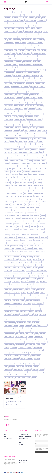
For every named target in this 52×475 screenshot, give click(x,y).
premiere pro (8, 267)
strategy (12, 328)
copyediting (7, 111)
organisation (8, 240)
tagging (22, 333)
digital (6, 133)
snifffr (31, 314)
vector (18, 352)
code (6, 89)
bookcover (7, 53)
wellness (33, 374)
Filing (21, 160)
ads (5, 23)
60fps (30, 15)
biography (10, 47)
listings (26, 201)
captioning (38, 78)
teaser (24, 339)
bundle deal (21, 67)
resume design (41, 289)
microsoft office (28, 221)
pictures (29, 259)
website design (8, 374)
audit (34, 39)
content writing (18, 108)
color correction (38, 89)
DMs (39, 138)
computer (19, 97)
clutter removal (34, 86)
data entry (16, 130)
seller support (8, 306)
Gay (21, 168)
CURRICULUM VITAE (31, 119)
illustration (15, 185)
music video (43, 223)
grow (15, 177)
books (39, 56)
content (40, 97)
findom (44, 163)
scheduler (13, 298)
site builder (30, 311)
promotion (40, 278)
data (34, 127)
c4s (41, 75)
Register (6, 436)
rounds (12, 295)
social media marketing (25, 320)
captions (7, 80)
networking (26, 226)
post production (8, 265)
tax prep (31, 336)
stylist (37, 328)
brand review (8, 64)
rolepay (6, 295)
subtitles (27, 330)
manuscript (7, 210)
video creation (17, 355)
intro (25, 193)
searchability (8, 303)
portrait (35, 262)
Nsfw (42, 229)
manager (38, 207)
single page (23, 311)
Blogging (29, 50)
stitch (45, 325)
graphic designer (36, 171)
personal (26, 245)
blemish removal (36, 47)
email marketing (9, 146)
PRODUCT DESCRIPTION (40, 270)
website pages (17, 374)
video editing (8, 358)
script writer (8, 300)
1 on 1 (19, 15)
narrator (19, 226)
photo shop (7, 254)
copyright (22, 111)
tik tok (6, 341)
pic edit (16, 259)
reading (43, 284)
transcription (22, 347)
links (11, 201)
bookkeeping (33, 56)
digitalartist (43, 133)
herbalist (21, 179)
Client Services (30, 83)
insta (45, 188)
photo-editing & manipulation (27, 254)
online (6, 232)
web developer (8, 369)
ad (20, 17)
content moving (42, 102)
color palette (30, 91)
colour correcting (40, 91)
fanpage (44, 155)
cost (41, 113)
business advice (36, 67)
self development (17, 303)
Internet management (10, 193)
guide (25, 177)
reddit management (21, 287)
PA (5, 243)
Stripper (25, 328)
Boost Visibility (8, 58)
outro (42, 240)
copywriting (29, 113)
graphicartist (15, 174)
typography (40, 350)
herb (16, 179)
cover (45, 113)
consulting (33, 97)
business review (17, 75)
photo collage (8, 251)
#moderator (36, 12)
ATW (6, 39)
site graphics (8, 314)
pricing (6, 270)
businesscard (35, 75)
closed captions (15, 86)
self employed (27, 303)
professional (15, 273)
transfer (29, 347)
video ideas (29, 358)
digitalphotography (29, 135)
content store (39, 105)
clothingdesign (24, 86)
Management (30, 207)
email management (41, 144)
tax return (7, 339)
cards (12, 80)
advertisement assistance (11, 26)
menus (18, 218)
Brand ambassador (32, 58)
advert (34, 23)
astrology (37, 37)
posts (21, 265)
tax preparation (38, 336)
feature (25, 157)
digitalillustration (9, 135)
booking (19, 53)
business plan (8, 75)
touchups (44, 341)
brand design (18, 61)
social (36, 314)
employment (8, 149)
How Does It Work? (23, 434)
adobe (21, 20)
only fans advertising (38, 232)
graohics (13, 171)
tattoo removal (19, 336)
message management (27, 218)
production (7, 273)
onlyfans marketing (22, 237)
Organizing (37, 240)
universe (7, 352)
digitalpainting (18, 135)
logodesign (7, 204)
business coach (30, 69)
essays (36, 152)
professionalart (8, 276)
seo (19, 306)
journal (19, 196)
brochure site (8, 67)
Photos (23, 256)
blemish (28, 47)
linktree (16, 201)
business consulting (21, 72)
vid (30, 352)
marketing (31, 210)
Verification (25, 352)
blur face (43, 50)
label (6, 199)
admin (43, 17)
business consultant (9, 72)
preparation (16, 267)
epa (5, 152)
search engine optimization (33, 300)
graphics (41, 174)
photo (40, 248)
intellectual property (35, 190)
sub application (8, 330)
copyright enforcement (32, 111)
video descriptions (35, 355)
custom (40, 119)
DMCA (34, 138)
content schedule (29, 105)
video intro (37, 358)
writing (28, 377)
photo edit (15, 251)
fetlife (6, 160)
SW (43, 330)
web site (42, 369)
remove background (18, 289)
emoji (27, 146)
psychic (6, 284)
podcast (21, 262)
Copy (25, 108)
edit (36, 141)
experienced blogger (21, 155)
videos (22, 361)
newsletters (15, 229)
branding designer (37, 64)
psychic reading (14, 284)
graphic (19, 171)
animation (19, 34)
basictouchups (36, 45)
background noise (9, 42)
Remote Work (8, 289)
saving (28, 295)
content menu (32, 102)
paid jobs (10, 243)
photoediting (8, 256)
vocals (41, 363)
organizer (29, 240)
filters (30, 160)
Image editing (22, 185)
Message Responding (40, 218)
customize (18, 127)
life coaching (24, 199)
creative (21, 116)
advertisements (23, 26)
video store (16, 361)
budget (15, 67)
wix (5, 377)
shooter (43, 309)
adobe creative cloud (30, 20)
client (10, 83)
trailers (43, 344)
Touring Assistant (20, 344)
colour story (18, 94)
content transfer (9, 108)
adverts (27, 28)
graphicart (7, 174)
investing (7, 196)
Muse (32, 223)
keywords (36, 196)
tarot (36, 333)
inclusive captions (38, 185)
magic (15, 207)
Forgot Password (8, 438)
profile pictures (43, 276)
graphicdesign (23, 174)
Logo (37, 201)
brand (24, 58)
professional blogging (25, 273)
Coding (10, 89)
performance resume (16, 245)
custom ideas (18, 124)
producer (16, 270)
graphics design (8, 177)
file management (14, 160)
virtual (35, 361)
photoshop (36, 256)
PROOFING (23, 281)
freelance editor (40, 166)
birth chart (21, 47)
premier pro (31, 265)
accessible (42, 15)
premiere (38, 265)
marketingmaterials (32, 212)
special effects (8, 325)
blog (16, 50)
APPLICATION (35, 34)
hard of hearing (32, 177)
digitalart (35, 133)
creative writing (29, 116)
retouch (23, 292)
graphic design (26, 171)
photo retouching (40, 251)
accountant (7, 17)
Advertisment (20, 28)
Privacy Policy (22, 462)
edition (6, 144)
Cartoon (17, 80)
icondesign (30, 182)
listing (21, 201)
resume (33, 289)
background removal (20, 42)
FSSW (10, 168)
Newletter (40, 226)
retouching (30, 292)
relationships (36, 287)
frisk (6, 168)
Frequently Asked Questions (23, 439)
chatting (35, 80)
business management (33, 72)
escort (15, 152)
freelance (31, 166)
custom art (7, 122)
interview (20, 193)
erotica (10, 152)
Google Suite (43, 168)
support (39, 330)
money (42, 221)
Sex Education (35, 306)
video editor (16, 358)
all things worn (38, 31)
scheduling (20, 298)
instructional (24, 190)
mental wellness (35, 215)
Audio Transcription (26, 39)
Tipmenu (34, 341)
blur (39, 50)
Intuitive (30, 193)
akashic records (29, 31)
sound (29, 322)
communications (34, 94)
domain (44, 138)
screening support (36, 298)
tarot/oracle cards (9, 336)
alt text (45, 31)
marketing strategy (20, 212)
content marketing (22, 102)
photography (16, 256)
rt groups (18, 295)
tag (17, 333)
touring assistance (9, 344)
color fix (15, 91)
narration (12, 226)
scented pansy (35, 295)
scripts (22, 300)
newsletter (7, 229)
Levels (20, 442)
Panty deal (27, 243)
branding (15, 64)
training (6, 347)
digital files (29, 133)
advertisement (41, 23)
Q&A (31, 284)
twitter (23, 350)
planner (35, 259)
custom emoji (25, 122)
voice (6, 366)
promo (18, 278)
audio (10, 39)
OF (46, 229)
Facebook (30, 155)
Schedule (7, 298)
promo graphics (26, 278)
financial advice (15, 163)
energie (27, 149)
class (6, 83)
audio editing (16, 39)
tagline (27, 333)
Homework (7, 182)
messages (7, 221)
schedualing (44, 295)
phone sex (29, 248)
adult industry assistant (25, 23)
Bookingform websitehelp (21, 56)
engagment (42, 149)
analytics (12, 34)
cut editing (25, 127)
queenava (36, 284)
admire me (15, 20)
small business (24, 314)
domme (6, 141)
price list (35, 267)
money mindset (8, 223)
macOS (37, 204)
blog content (22, 50)
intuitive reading (38, 193)
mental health (25, 215)
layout (10, 199)
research (27, 289)
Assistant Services (29, 37)
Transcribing (13, 347)
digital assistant (20, 133)
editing (40, 141)
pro (11, 270)
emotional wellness (40, 146)
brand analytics (42, 58)
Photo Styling (15, 254)
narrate (6, 226)
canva (32, 78)
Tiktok (11, 341)
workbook (17, 377)
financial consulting (25, 163)
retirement (17, 292)
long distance (19, 204)
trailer (38, 344)
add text (38, 17)
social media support (10, 322)
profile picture (33, 276)
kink (42, 196)
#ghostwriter (8, 12)
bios (16, 47)
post (40, 262)
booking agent (26, 53)
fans (6, 157)
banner (6, 45)
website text (26, 374)
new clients (33, 226)
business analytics (19, 69)
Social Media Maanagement (35, 317)
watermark (12, 366)
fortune (25, 166)
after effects (8, 31)
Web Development (18, 369)
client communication (19, 83)
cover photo (8, 116)
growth (20, 177)
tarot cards (42, 333)
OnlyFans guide (25, 234)
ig (35, 182)
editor (11, 144)
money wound (17, 223)
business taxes (26, 75)
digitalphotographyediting (11, 138)
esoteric (31, 152)
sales (23, 295)
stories (6, 328)
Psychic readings (24, 284)
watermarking (20, 366)
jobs (12, 196)
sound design (35, 322)
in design (30, 185)
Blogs (34, 50)
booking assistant (9, 56)
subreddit (16, 330)
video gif (23, 358)
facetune (37, 155)
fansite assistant (13, 157)
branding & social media (25, 64)
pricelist (41, 267)
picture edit (22, 259)
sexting (20, 309)
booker (13, 53)
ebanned (31, 141)
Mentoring (7, 218)
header (40, 177)
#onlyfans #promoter (10, 15)
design (39, 130)
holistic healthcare (40, 179)
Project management (10, 278)
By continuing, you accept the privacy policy (41, 449)
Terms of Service (23, 460)
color (21, 89)
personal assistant (34, 245)
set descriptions (26, 306)
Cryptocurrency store (20, 119)
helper (11, 179)
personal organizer (20, 248)
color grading (22, 91)
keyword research (27, 196)
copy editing (32, 108)
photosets (29, 256)
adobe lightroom (42, 20)
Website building (22, 372)
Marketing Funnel (9, 212)
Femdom (31, 157)
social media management (11, 320)
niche (21, 229)
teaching (18, 339)
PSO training (43, 281)
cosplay (36, 113)
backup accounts (32, 42)
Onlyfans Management (10, 237)
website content (32, 372)
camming (26, 78)
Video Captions (8, 355)
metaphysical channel (16, 221)
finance (43, 160)
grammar (7, 171)
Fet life (36, 157)
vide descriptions (37, 352)
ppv (26, 265)
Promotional (8, 281)
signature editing (9, 311)
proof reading (16, 281)
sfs (24, 309)
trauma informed (37, 347)
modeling (36, 221)
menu (13, 218)
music (37, 223)
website (14, 372)
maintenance (22, 207)
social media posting (38, 320)
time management (19, 341)
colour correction (9, 94)
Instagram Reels (16, 190)
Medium (18, 215)
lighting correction (34, 199)
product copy (30, 270)
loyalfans (31, 204)
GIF (24, 168)
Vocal (37, 363)
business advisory (9, 69)
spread (34, 325)
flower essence (8, 166)
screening (27, 298)
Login (5, 434)
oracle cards (44, 237)
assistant (20, 37)
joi (15, 196)
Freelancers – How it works (25, 436)
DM (30, 138)
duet (25, 141)
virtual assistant (9, 363)
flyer (15, 166)
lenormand (16, 199)
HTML (13, 182)
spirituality (28, 325)
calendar (7, 78)
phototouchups (8, 259)
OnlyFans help (34, 234)
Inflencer (32, 188)
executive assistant (9, 155)
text (45, 339)
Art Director (7, 37)
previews (29, 267)
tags (32, 333)
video (44, 352)
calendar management (16, 78)
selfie (33, 303)
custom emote (33, 122)
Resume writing (8, 292)
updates (13, 352)
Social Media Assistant (10, 317)
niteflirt (26, 229)
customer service (27, 124)
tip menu (28, 341)
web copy (36, 366)
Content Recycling (18, 105)
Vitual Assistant (30, 363)
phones (35, 248)
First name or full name (40, 439)
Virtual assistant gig (19, 363)
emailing (17, 146)
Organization (16, 240)
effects (28, 144)
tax (26, 336)
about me (36, 15)
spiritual (22, 325)
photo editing (23, 251)
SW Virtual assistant (9, 333)
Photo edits (31, 251)
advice (33, 28)
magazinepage (8, 207)
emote (32, 146)
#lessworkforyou (26, 12)
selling (14, 306)
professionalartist (18, 276)
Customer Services (38, 124)
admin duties (8, 20)
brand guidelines (27, 61)
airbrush (21, 31)
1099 (23, 15)
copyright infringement (10, 113)
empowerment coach (18, 149)
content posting (8, 105)
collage (16, 89)
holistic (32, 179)
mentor (43, 215)
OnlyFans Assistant (15, 234)
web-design (7, 372)
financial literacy (36, 163)
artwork (14, 37)
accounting (15, 17)
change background (26, 80)
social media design (22, 317)
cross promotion (9, 119)
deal (22, 130)
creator (36, 116)
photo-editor (40, 254)
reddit (12, 287)
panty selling (35, 243)
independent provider (23, 188)
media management (10, 215)
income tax (13, 188)
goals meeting (34, 168)
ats (43, 37)
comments (25, 94)
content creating (9, 100)
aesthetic (39, 28)
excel (41, 152)
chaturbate (42, 80)
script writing (15, 300)
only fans (29, 232)
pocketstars (14, 262)
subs (22, 330)
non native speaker (35, 229)
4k (26, 15)
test (41, 339)
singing (17, 311)
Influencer (39, 188)
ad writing (31, 17)
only (24, 232)
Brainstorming (17, 58)
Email (33, 144)
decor (26, 130)
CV (30, 127)
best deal (43, 45)
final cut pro (37, 160)
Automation (41, 39)
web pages (35, 369)
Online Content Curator (15, 232)
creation (14, 116)
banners (12, 45)
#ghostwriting (16, 12)
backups (40, 42)
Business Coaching (40, 69)
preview (23, 267)
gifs (28, 168)
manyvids (14, 210)
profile (26, 276)
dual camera (19, 141)
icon (24, 182)
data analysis (40, 127)
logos (13, 204)
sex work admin (8, 309)
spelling (16, 325)
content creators (39, 100)
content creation (19, 100)
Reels (29, 287)
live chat (32, 201)
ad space (25, 17)
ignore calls (7, 185)
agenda (15, 31)
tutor (13, 350)
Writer (23, 377)
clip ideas (38, 83)
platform (41, 259)
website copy (41, 372)
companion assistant (10, 97)
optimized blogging (34, 237)
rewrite (42, 292)
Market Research (23, 210)
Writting (34, 377)
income (6, 188)
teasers (29, 339)
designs (45, 130)
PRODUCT (22, 270)
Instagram (7, 190)
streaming (18, 328)
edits (16, 144)
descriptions (33, 130)
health (6, 179)
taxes (12, 339)
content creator (29, 100)
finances (7, 163)
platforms (7, 262)
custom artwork (16, 122)
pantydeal (42, 243)
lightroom (43, 199)
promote (34, 278)
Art (40, 34)
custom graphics (9, 124)
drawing (12, 141)
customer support (9, 127)
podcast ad (28, 262)
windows (39, 374)
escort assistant (23, 152)
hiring (26, 179)
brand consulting (9, 61)
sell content (40, 303)
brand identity (36, 61)
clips (43, 83)
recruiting (7, 287)
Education (21, 144)
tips (39, 341)
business (28, 67)
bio (5, 47)
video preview (8, 361)
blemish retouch (9, 50)
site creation (38, 311)
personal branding (9, 248)
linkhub (6, 201)
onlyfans (7, 234)
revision (37, 292)
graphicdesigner (33, 174)
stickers (40, 325)
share (28, 309)
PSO (37, 281)
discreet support (24, 138)
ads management (12, 23)
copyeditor (15, 111)
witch (44, 374)
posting (16, 265)
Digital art (12, 133)
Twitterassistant (31, 350)
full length (15, 168)
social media (43, 314)
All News (21, 444)
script (44, 298)
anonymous (27, 34)
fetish (41, 157)
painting (16, 243)
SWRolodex (14, 419)
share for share (35, 309)
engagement (34, 149)
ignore (39, 182)
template (35, 339)
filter (25, 160)
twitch (18, 350)
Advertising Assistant (10, 28)
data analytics (8, 130)
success (33, 330)
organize (23, 240)
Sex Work (43, 306)
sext (15, 309)
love (26, 204)
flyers (19, 166)
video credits (26, 355)
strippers (31, 328)
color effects (8, 91)
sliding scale (16, 314)
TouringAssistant (30, 344)
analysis (7, 34)
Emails (22, 146)
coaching (42, 86)
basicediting (27, 45)
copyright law (21, 113)
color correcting (28, 89)
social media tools (21, 322)
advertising (32, 26)
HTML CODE (19, 182)
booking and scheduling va (38, 53)
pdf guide (7, 245)
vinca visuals (29, 361)
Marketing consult (40, 210)
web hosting (28, 369)
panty (21, 243)
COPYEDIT (39, 108)
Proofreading (31, 281)
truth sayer (7, 350)
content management (10, 102)
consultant (26, 97)
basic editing (19, 45)
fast (20, 157)
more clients (26, 223)
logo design (43, 201)
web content (28, 366)
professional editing (38, 273)
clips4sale (7, 86)
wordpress (10, 377)
